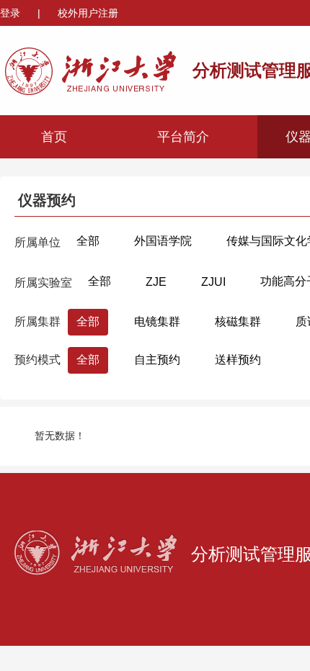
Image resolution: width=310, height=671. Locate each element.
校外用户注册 (88, 13)
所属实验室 (43, 282)
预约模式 (37, 359)
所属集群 (37, 321)
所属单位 (37, 242)
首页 (54, 137)
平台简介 (183, 137)
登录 (11, 13)
